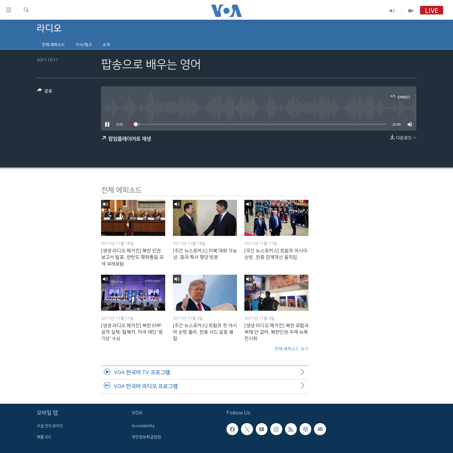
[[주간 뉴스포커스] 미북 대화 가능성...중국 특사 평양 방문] (205, 218)
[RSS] (291, 429)
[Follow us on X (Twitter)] (247, 429)
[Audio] (392, 10)
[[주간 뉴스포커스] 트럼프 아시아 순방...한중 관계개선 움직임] (276, 218)
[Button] (44, 92)
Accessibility (143, 426)
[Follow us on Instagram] (276, 429)
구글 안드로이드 (50, 426)
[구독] (320, 429)
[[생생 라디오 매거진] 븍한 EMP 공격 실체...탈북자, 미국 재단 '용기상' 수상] (133, 293)
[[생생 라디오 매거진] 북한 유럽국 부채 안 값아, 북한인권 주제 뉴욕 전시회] (276, 293)
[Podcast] (305, 429)
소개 (106, 44)
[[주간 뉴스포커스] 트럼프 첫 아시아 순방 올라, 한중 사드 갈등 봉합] (205, 293)
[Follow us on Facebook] (232, 429)
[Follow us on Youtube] (261, 429)
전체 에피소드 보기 (291, 348)
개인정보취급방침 (146, 437)
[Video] (411, 10)
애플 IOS (44, 437)
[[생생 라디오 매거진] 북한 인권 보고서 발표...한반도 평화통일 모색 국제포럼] (133, 218)
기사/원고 (84, 44)
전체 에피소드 (53, 44)
